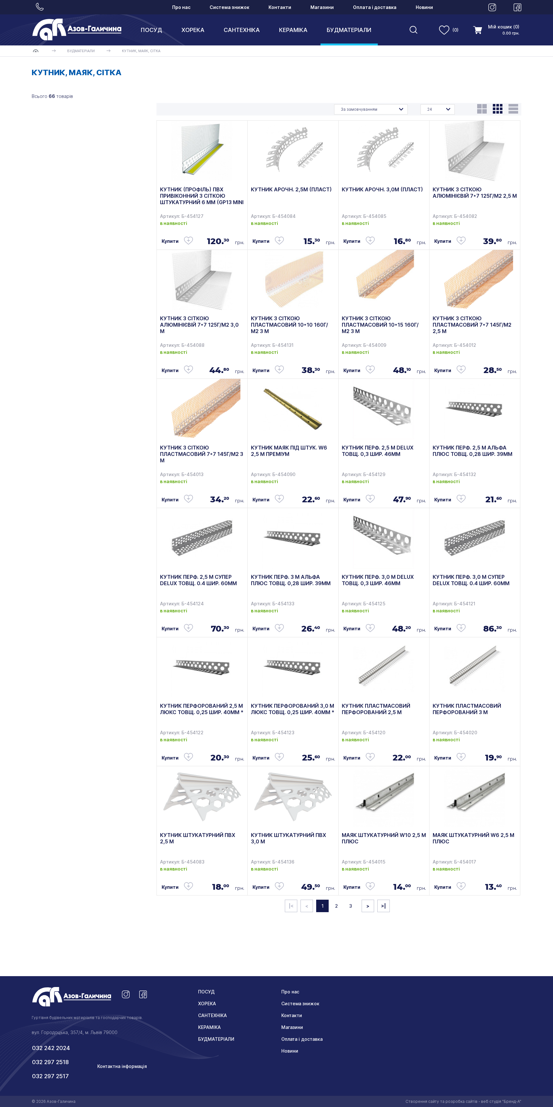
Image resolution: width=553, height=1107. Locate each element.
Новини (424, 7)
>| (383, 906)
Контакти (279, 7)
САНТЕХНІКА (242, 30)
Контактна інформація (122, 1066)
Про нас (181, 7)
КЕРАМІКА (293, 30)
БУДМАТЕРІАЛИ (349, 30)
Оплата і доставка (375, 7)
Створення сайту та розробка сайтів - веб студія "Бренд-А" (463, 1101)
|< (291, 906)
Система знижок (229, 7)
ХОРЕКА (192, 30)
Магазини (322, 7)
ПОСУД (151, 30)
